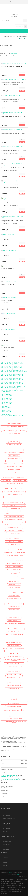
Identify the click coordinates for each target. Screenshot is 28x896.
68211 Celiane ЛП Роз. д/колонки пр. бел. (14, 488)
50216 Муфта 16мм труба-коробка (14, 472)
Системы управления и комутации (19, 34)
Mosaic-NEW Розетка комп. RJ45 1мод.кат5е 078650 (14, 623)
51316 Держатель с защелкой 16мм (14, 474)
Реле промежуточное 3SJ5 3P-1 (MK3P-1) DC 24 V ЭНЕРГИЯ (12, 221)
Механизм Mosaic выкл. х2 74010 (14, 674)
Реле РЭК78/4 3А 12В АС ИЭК (8, 347)
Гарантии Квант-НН (6, 834)
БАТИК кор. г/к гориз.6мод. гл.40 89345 (14, 639)
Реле (14, 36)
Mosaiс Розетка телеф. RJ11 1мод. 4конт (14, 628)
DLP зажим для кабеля (20, 552)
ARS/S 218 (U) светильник (14, 544)
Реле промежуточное (21, 36)
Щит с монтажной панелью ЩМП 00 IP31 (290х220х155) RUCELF (14, 722)
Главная (3, 34)
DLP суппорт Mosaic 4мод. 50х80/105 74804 (14, 558)
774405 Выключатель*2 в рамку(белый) (14, 519)
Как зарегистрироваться (7, 841)
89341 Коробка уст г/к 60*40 (14, 533)
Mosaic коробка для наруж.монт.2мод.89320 (14, 578)
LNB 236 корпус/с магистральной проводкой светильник (14, 572)
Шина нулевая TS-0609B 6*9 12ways (14, 718)
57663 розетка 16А (6, 480)
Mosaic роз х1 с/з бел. (14, 595)
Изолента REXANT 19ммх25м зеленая (14, 653)
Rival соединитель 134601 (14, 631)
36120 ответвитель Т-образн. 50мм (14, 447)
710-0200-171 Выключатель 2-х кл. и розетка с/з (14, 499)
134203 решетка (21, 430)
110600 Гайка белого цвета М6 (14, 423)
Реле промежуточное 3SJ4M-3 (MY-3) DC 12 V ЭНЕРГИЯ (14, 150)
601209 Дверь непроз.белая (20, 480)
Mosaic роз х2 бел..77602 (14, 601)
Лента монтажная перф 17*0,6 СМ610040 (14, 483)
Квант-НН (11, 872)
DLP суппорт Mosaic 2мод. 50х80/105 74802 (14, 555)
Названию (14, 53)
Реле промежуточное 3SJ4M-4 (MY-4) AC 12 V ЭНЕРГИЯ (13, 167)
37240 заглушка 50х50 (14, 455)
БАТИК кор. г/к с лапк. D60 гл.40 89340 (14, 642)
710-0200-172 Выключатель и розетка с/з (14, 502)
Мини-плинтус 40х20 (8, 680)
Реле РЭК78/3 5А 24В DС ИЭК (8, 316)
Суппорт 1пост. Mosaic (14, 713)
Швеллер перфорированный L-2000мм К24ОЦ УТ (14, 715)
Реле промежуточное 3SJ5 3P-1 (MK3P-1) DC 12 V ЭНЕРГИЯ (12, 203)
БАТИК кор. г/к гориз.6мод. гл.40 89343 (14, 637)
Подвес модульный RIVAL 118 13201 (14, 688)
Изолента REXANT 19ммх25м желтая (14, 651)
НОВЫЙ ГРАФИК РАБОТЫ (6, 776)
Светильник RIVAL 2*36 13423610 (14, 706)
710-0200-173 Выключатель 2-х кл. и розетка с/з (14, 505)
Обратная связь (6, 849)
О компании (5, 857)
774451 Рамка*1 (7, 522)
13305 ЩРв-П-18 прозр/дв (8, 430)
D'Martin (18, 874)
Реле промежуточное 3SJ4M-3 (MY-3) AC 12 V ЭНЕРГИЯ (13, 133)
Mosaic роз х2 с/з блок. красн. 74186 (14, 603)
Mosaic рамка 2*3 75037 (14, 584)
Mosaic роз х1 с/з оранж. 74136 (14, 598)
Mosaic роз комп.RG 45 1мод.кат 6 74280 (14, 592)
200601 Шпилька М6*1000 (14, 433)
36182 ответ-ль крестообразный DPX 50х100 (14, 452)
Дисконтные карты (6, 815)
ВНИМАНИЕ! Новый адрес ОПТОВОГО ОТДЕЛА (10, 778)
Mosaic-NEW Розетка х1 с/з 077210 (14, 626)
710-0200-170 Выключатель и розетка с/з (14, 497)
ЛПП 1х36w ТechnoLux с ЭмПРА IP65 (14, 666)
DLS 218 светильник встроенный (14, 563)
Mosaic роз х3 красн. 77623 (14, 606)
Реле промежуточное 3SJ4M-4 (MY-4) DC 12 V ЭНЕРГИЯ (14, 184)
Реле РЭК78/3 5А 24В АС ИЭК (8, 331)
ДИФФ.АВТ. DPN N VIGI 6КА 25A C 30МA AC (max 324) (14, 648)
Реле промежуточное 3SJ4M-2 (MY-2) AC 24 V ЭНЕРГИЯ (13, 116)
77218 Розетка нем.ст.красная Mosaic (14, 513)
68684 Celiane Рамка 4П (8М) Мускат (14, 494)
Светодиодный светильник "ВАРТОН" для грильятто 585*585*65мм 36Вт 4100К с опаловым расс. (14, 709)
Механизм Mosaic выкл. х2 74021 (14, 677)
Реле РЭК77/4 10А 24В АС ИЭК (8, 300)
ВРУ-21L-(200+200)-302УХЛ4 (14, 645)
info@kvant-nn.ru (4, 796)
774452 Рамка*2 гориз (19, 522)
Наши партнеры (6, 820)
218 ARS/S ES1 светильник (8, 436)
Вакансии (5, 859)
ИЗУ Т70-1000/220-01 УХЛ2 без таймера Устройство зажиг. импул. (14, 660)
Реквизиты (5, 865)
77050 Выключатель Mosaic (14, 508)
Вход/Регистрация (14, 1)
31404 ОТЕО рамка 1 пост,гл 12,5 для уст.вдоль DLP (14, 438)
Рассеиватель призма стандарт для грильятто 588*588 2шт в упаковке (14, 698)
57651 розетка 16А (21, 477)
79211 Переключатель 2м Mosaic (14, 527)
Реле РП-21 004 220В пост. (7, 237)
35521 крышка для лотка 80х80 (14, 444)
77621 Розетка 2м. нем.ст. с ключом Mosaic (14, 524)
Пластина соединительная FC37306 (14, 458)
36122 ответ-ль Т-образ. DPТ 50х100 (14, 449)
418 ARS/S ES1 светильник (14, 469)
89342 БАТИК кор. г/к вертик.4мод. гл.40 (14, 535)
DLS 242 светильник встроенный (14, 569)
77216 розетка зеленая (14, 510)
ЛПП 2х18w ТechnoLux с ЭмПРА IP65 (14, 669)
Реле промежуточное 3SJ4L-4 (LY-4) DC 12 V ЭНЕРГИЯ (13, 82)
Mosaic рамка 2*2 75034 (14, 581)
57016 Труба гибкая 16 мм (8, 477)
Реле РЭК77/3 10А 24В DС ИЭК (8, 252)
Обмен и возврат (6, 828)
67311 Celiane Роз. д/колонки (14, 486)
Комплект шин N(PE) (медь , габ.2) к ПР (14, 663)
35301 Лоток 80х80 (14, 441)
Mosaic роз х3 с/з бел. (14, 609)
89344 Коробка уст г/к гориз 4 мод (14, 538)
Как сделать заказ (6, 844)
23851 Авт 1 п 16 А (22, 436)
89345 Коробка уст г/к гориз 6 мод (14, 541)
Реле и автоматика (8, 36)
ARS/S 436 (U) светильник (14, 547)
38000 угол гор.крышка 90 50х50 (14, 461)
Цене (8, 53)
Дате (11, 53)
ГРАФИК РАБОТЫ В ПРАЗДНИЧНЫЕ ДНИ (9, 775)
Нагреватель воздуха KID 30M (14, 685)
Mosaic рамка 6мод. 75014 (14, 590)
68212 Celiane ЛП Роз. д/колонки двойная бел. (14, 491)
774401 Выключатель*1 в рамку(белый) (14, 516)
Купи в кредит (5, 831)
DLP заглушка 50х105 (7, 552)
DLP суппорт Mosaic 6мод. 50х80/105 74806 (14, 560)
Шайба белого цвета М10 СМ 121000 (14, 420)
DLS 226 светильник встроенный (14, 566)
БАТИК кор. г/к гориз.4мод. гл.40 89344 (14, 634)
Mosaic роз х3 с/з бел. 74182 (14, 612)
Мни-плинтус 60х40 (20, 680)
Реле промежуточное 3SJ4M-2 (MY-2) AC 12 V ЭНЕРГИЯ (13, 99)
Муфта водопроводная (14, 682)
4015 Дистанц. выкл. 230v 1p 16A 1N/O (14, 466)
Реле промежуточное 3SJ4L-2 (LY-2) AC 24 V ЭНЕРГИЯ (13, 66)
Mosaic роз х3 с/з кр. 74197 (14, 617)
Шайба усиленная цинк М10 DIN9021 (14, 549)
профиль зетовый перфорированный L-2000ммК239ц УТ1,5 (14, 694)
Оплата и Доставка (7, 847)
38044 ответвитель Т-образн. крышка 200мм (14, 463)
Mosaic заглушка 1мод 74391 (14, 576)
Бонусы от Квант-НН (7, 812)
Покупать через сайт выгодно (9, 818)
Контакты (5, 862)
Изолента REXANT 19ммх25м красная (14, 656)
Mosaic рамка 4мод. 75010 (14, 587)
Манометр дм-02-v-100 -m (14, 671)
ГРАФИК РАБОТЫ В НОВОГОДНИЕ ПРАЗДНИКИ (10, 779)
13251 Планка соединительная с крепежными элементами (14, 427)
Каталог (8, 34)
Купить (22, 75)
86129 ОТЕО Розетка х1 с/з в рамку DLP (14, 530)
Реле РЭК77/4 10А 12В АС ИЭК (8, 284)
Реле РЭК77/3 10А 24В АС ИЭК (8, 268)
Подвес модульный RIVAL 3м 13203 (14, 691)
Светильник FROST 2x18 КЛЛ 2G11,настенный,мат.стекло (14, 703)
